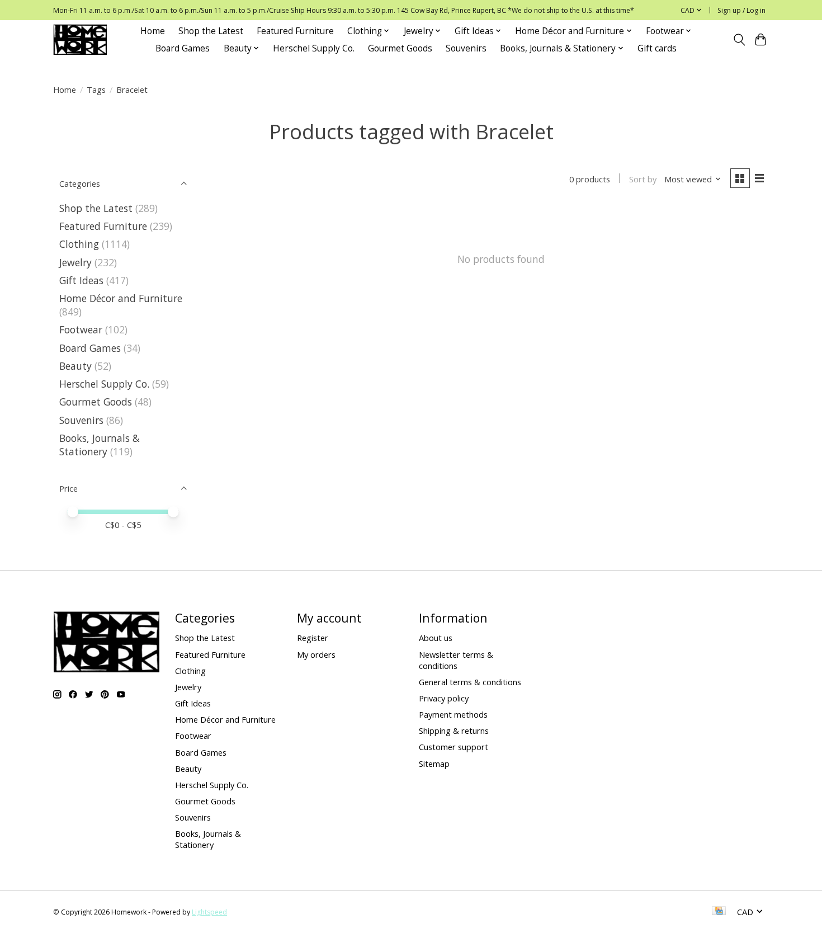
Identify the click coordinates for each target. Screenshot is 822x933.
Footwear (80, 329)
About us (435, 637)
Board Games (182, 48)
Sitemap (434, 763)
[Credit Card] (719, 911)
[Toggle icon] (739, 40)
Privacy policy (444, 698)
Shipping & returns (454, 730)
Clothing (79, 244)
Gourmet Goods (400, 48)
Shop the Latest (210, 31)
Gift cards (657, 48)
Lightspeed (209, 912)
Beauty (75, 366)
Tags (96, 89)
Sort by (642, 179)
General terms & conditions (470, 681)
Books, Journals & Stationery (99, 444)
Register (312, 637)
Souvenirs (466, 48)
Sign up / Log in (741, 10)
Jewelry (75, 262)
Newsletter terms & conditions (456, 660)
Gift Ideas (81, 280)
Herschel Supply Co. (314, 48)
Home (152, 31)
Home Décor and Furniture (120, 298)
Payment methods (453, 714)
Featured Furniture (295, 31)
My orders (316, 654)
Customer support (453, 746)
